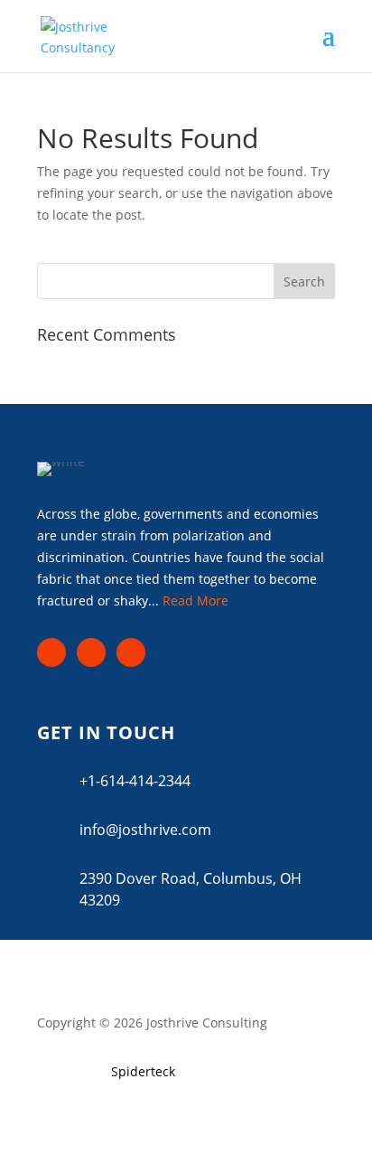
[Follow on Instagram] (91, 652)
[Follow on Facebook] (51, 652)
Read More (195, 600)
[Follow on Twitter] (130, 652)
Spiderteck (143, 1071)
